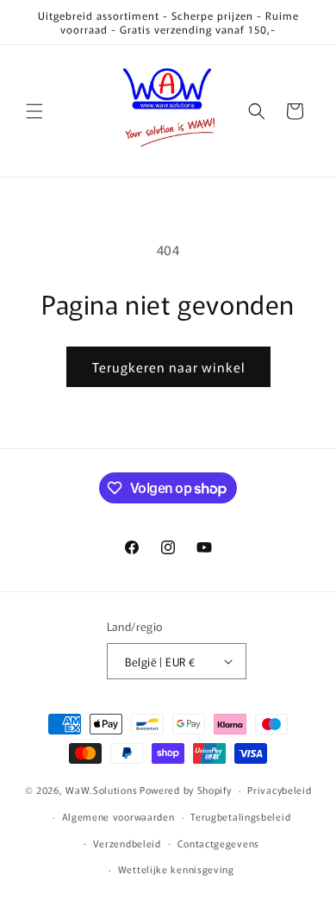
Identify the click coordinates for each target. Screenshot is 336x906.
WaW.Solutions (101, 790)
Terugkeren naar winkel (168, 367)
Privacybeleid (279, 790)
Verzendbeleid (127, 843)
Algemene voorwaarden (118, 816)
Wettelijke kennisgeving (176, 869)
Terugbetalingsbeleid (240, 816)
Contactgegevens (218, 843)
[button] (34, 111)
